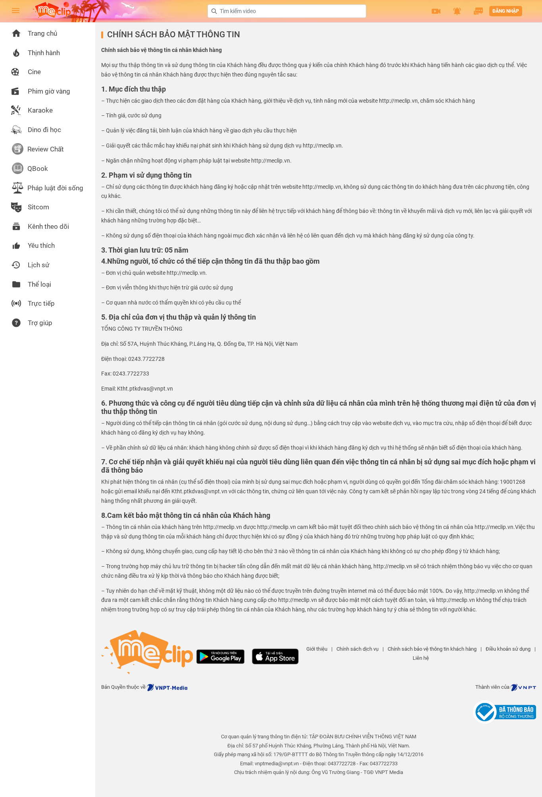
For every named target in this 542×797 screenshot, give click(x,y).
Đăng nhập (505, 11)
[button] (436, 11)
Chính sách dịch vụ (357, 649)
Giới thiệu (316, 649)
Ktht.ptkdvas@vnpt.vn (199, 491)
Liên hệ (421, 658)
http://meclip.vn (398, 101)
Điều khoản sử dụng (508, 649)
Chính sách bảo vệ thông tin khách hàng (432, 649)
